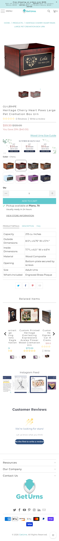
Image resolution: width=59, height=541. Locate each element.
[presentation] (16, 357)
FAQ (38, 226)
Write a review (37, 119)
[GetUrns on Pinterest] (29, 510)
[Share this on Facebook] (25, 285)
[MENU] (1, 11)
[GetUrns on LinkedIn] (39, 510)
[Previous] (5, 58)
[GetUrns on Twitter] (15, 510)
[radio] (8, 165)
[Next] (53, 58)
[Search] (48, 11)
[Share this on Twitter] (18, 285)
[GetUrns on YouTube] (24, 510)
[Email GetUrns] (44, 510)
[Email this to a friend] (40, 285)
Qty (4, 188)
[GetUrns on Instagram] (34, 510)
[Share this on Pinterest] (33, 285)
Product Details (11, 226)
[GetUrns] (29, 11)
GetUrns (23, 534)
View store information (20, 215)
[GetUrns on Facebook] (20, 510)
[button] (6, 384)
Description (28, 226)
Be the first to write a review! (29, 441)
